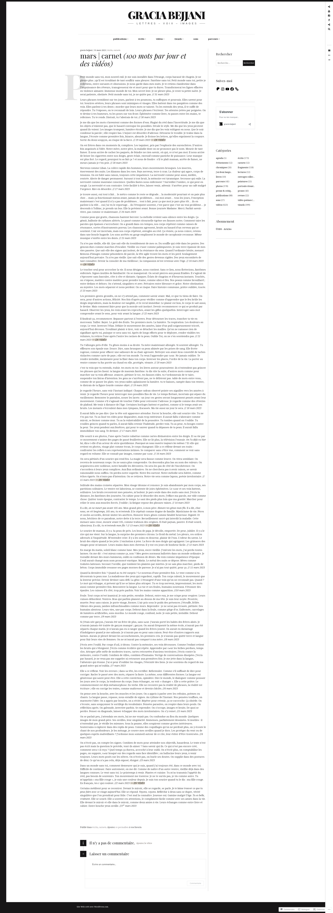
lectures (242, 172)
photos (219, 186)
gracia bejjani (166, 15)
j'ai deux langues (224, 172)
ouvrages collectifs (247, 177)
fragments (243, 167)
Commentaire (195, 883)
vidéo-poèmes (245, 200)
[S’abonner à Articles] (217, 229)
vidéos (159, 39)
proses (241, 191)
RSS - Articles (224, 229)
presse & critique (224, 191)
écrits (141, 39)
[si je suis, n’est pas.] (329, 55)
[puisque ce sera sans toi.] (329, 60)
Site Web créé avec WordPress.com (92, 907)
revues (241, 195)
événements (222, 163)
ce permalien (122, 827)
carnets (117, 50)
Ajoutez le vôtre (144, 843)
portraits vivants (246, 186)
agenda (219, 158)
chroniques (221, 167)
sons (195, 39)
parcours (213, 39)
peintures (242, 181)
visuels (178, 39)
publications (120, 39)
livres (219, 177)
